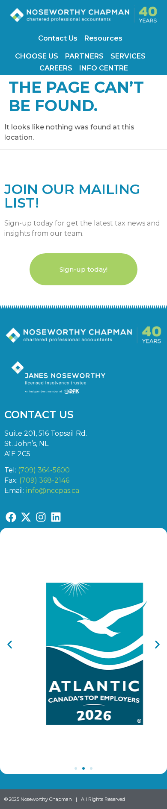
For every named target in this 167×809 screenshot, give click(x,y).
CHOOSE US (36, 56)
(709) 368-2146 (44, 480)
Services (128, 56)
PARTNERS (84, 56)
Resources (103, 38)
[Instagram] (40, 517)
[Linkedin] (55, 517)
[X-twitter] (25, 517)
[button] (9, 644)
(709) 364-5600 (44, 470)
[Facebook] (10, 517)
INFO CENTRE (103, 68)
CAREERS (55, 68)
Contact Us (58, 38)
